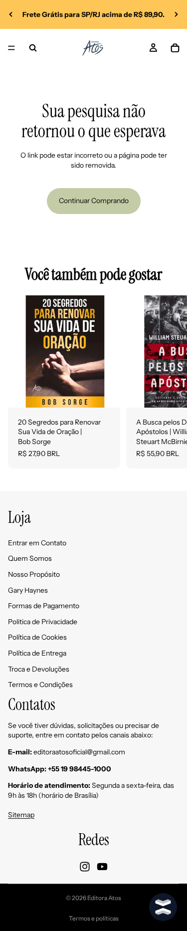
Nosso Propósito (34, 574)
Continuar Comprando (94, 200)
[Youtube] (102, 867)
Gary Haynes (28, 590)
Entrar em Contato (37, 542)
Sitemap (21, 814)
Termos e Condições (40, 684)
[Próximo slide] (176, 14)
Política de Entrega (37, 653)
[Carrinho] (175, 48)
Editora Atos (104, 898)
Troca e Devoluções (38, 669)
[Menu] (11, 47)
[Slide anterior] (11, 14)
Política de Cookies (37, 637)
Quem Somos (30, 558)
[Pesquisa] (33, 48)
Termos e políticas (94, 918)
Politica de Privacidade (42, 621)
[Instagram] (85, 867)
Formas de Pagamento (43, 606)
